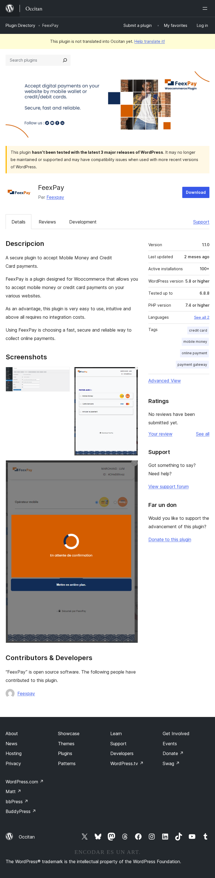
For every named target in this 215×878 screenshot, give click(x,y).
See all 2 (201, 317)
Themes (66, 743)
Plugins (65, 753)
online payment (194, 353)
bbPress (17, 801)
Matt (13, 791)
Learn (116, 733)
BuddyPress (21, 811)
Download (196, 192)
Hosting (14, 753)
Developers (122, 753)
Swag (171, 763)
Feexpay (55, 197)
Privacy (13, 763)
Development (83, 222)
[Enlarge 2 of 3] (130, 374)
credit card (198, 330)
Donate (173, 753)
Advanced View (164, 380)
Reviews (47, 222)
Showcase (69, 733)
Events (170, 743)
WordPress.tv (127, 763)
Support (201, 222)
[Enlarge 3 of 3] (130, 468)
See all (202, 434)
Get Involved (176, 733)
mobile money (195, 341)
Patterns (67, 763)
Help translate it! (149, 41)
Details (18, 222)
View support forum (168, 486)
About (12, 733)
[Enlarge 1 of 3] (62, 374)
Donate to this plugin (169, 539)
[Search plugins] (65, 60)
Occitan (27, 837)
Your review (160, 434)
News (11, 743)
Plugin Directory (20, 25)
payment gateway (192, 364)
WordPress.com (25, 781)
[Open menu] (206, 8)
